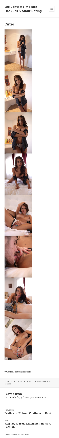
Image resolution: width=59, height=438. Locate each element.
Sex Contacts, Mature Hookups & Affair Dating (23, 9)
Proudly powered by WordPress (17, 434)
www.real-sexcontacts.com (18, 371)
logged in (22, 397)
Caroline (29, 381)
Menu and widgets (51, 11)
